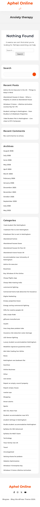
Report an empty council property (15, 383)
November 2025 (9, 192)
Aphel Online (20, 3)
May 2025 (7, 210)
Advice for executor (10, 264)
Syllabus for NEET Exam (12, 433)
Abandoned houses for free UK (14, 248)
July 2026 (7, 155)
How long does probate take (13, 328)
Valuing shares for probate (12, 456)
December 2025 (9, 187)
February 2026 (9, 178)
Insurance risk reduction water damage (17, 333)
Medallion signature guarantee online (17, 346)
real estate (7, 379)
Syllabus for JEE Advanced (13, 429)
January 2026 (8, 183)
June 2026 (7, 160)
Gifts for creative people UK (13, 310)
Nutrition (6, 365)
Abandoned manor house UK (13, 252)
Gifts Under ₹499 (9, 314)
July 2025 (7, 206)
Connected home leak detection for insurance (20, 292)
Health (5, 324)
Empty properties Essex (12, 301)
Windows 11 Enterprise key (13, 465)
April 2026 (7, 169)
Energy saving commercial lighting (16, 305)
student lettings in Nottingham (14, 420)
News (5, 356)
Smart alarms (8, 401)
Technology (7, 438)
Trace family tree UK (10, 443)
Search (7, 68)
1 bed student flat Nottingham (14, 225)
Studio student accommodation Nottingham (19, 424)
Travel (5, 447)
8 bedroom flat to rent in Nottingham (17, 234)
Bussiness (7, 269)
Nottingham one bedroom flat (14, 360)
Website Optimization (11, 461)
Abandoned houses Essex (12, 243)
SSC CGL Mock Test (10, 411)
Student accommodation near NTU (16, 415)
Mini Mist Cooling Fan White (13, 351)
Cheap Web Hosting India (12, 282)
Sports (5, 406)
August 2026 (8, 151)
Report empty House (11, 388)
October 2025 (8, 197)
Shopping (6, 397)
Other (5, 374)
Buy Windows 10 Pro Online (13, 273)
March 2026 (8, 174)
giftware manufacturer (11, 319)
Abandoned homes (10, 239)
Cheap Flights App (10, 278)
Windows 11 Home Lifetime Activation (17, 470)
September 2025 (10, 201)
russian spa (7, 392)
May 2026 (7, 165)
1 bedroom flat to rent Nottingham (15, 230)
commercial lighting (10, 287)
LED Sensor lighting (10, 337)
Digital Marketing (9, 296)
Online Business (9, 369)
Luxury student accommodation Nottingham (19, 342)
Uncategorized (8, 452)
